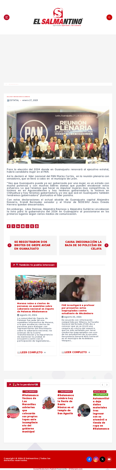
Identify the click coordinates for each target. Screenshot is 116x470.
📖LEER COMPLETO (30, 352)
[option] (23, 411)
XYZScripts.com (76, 469)
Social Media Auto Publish (44, 469)
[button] (102, 384)
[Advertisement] (58, 57)
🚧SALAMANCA (30, 392)
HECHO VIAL (100, 392)
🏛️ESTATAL (13, 100)
